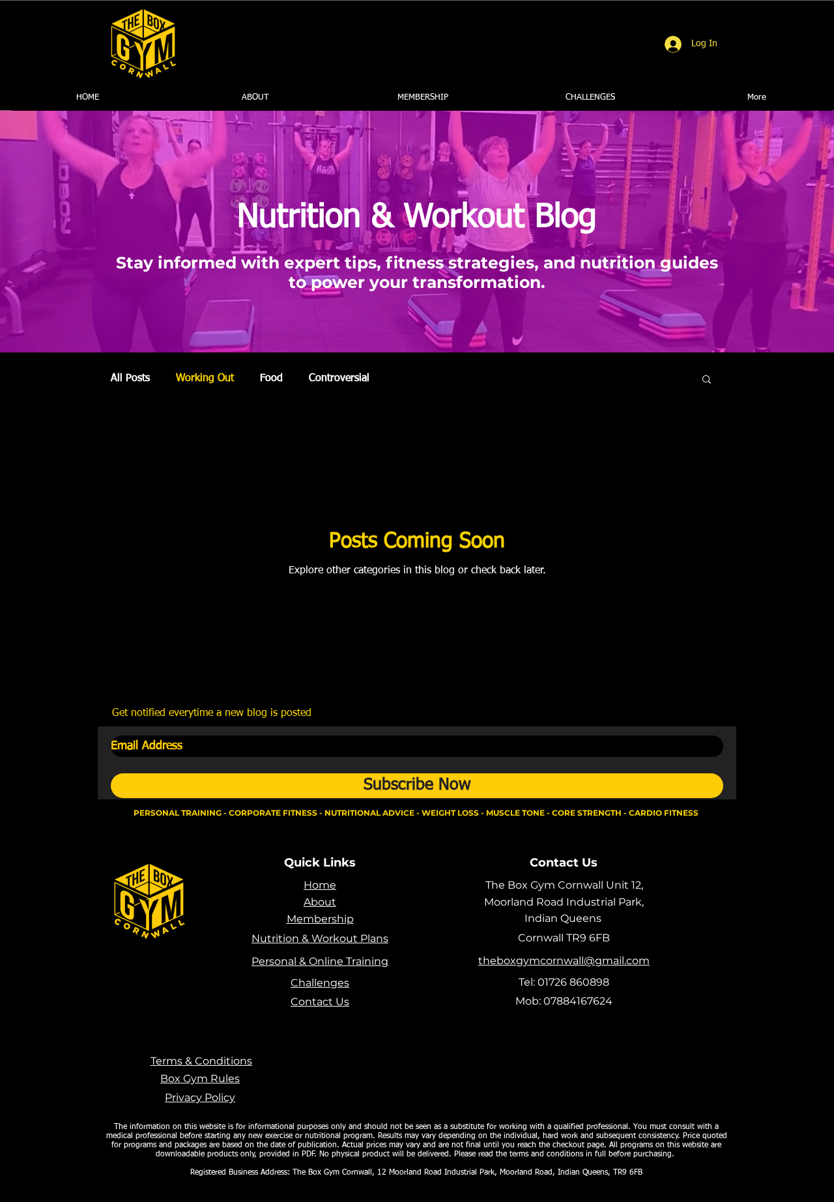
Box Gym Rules (200, 1078)
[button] (706, 380)
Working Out (205, 378)
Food (271, 378)
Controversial (339, 378)
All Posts (130, 378)
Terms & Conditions (201, 1061)
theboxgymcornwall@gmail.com (564, 960)
